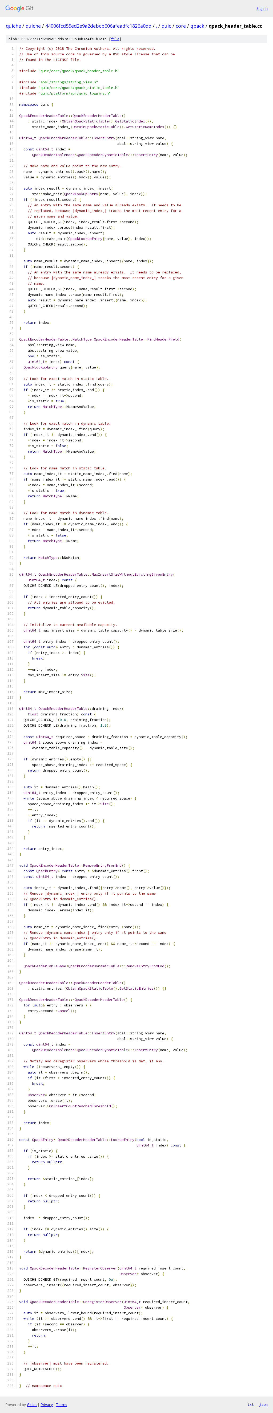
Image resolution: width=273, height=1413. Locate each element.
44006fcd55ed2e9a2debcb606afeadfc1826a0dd (98, 26)
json (263, 1404)
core (181, 26)
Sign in (262, 8)
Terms (61, 1404)
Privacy (47, 1404)
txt (250, 1404)
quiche (13, 26)
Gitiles (32, 1404)
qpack (197, 26)
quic (166, 26)
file (115, 39)
